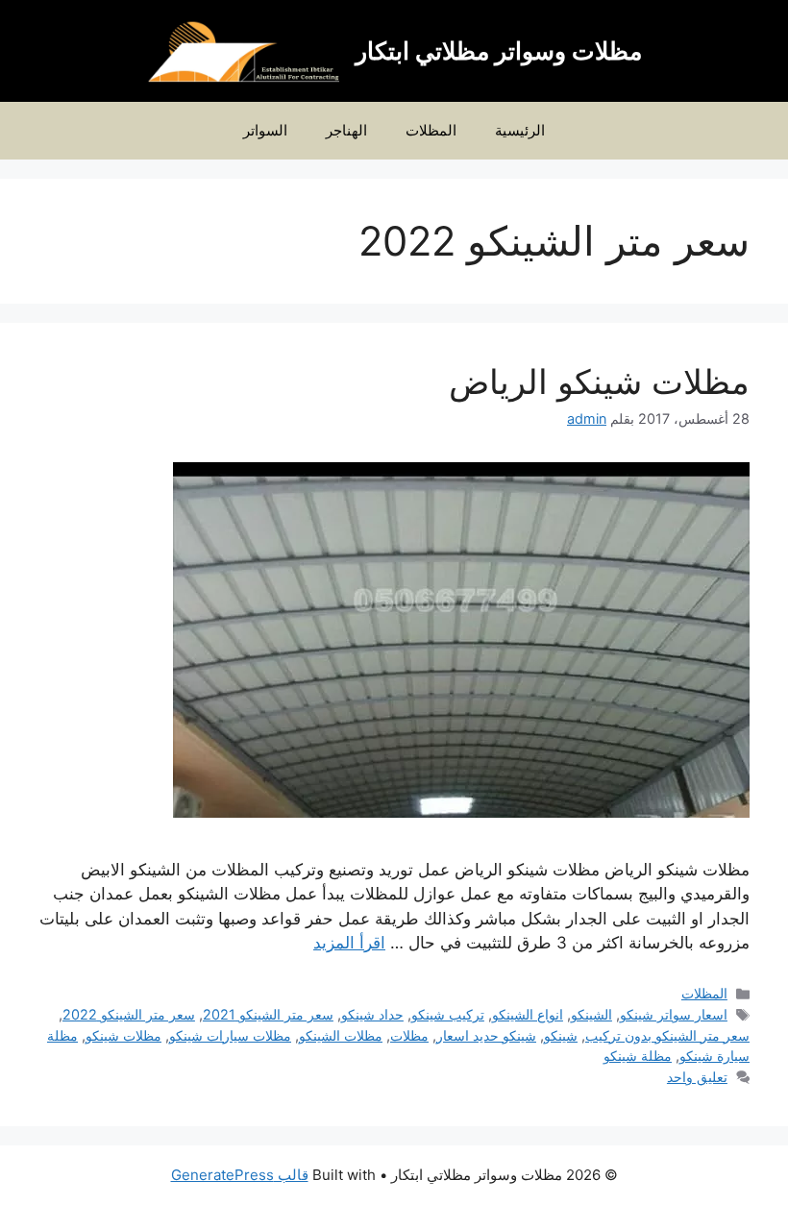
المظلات (431, 130)
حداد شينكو (372, 1014)
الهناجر (346, 130)
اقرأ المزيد (349, 942)
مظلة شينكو (637, 1055)
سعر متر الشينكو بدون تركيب (667, 1035)
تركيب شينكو (447, 1014)
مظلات (409, 1035)
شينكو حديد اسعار (486, 1035)
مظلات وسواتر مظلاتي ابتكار (499, 51)
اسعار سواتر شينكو (673, 1014)
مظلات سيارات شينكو (230, 1035)
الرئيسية (520, 130)
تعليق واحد (697, 1077)
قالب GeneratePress (239, 1175)
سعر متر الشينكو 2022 (128, 1014)
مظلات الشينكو (340, 1035)
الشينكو (591, 1014)
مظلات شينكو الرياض (599, 381)
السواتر (265, 130)
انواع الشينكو (527, 1014)
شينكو (561, 1035)
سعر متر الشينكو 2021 (268, 1014)
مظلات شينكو (123, 1035)
